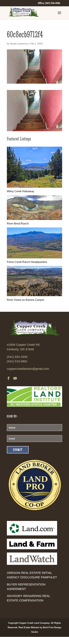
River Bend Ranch (18, 223)
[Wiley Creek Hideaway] (34, 186)
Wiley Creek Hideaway (20, 191)
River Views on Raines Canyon (25, 299)
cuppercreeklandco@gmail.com (28, 368)
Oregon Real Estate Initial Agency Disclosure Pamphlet (32, 575)
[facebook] (8, 378)
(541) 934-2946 (17, 356)
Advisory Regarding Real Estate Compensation (28, 598)
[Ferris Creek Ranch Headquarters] (34, 257)
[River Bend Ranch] (34, 219)
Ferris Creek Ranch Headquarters (27, 262)
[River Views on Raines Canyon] (34, 295)
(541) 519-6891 (17, 361)
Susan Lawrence (19, 43)
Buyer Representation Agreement (26, 587)
